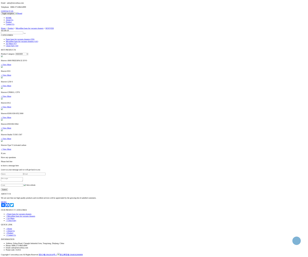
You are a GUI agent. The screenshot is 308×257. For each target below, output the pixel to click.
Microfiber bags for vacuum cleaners (29, 28)
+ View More (6, 65)
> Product (9, 233)
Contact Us (10, 24)
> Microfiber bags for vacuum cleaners (20, 216)
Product (9, 22)
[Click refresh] (29, 185)
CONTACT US (7, 11)
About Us (9, 20)
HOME (9, 18)
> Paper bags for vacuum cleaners (18, 214)
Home (3, 28)
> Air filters (10, 218)
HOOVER (49, 28)
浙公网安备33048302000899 (71, 255)
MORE (4, 202)
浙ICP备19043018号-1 (48, 255)
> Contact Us (11, 235)
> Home (9, 229)
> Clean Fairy (11, 220)
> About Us (10, 231)
